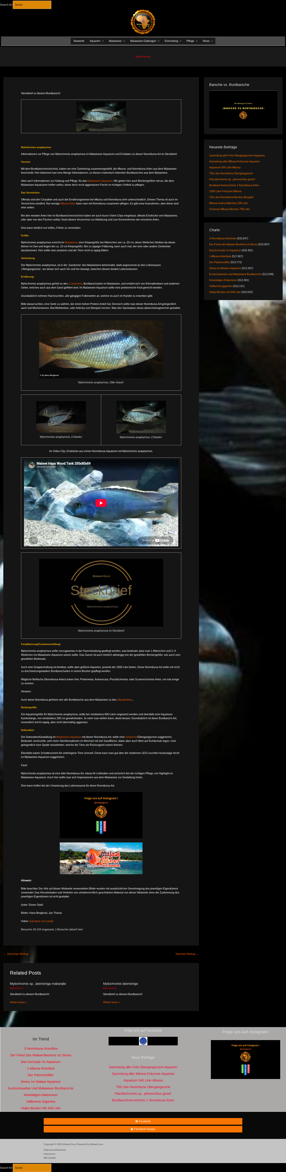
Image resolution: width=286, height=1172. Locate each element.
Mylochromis (143, 56)
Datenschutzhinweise (55, 1149)
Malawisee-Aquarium (99, 180)
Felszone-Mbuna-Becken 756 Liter (229, 209)
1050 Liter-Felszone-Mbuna (225, 191)
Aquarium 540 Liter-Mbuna (224, 167)
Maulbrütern (125, 699)
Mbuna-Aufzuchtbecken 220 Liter (228, 203)
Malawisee (71, 242)
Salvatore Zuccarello (41, 921)
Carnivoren (75, 283)
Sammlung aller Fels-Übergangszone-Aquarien (237, 155)
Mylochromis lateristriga (120, 983)
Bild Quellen (50, 1157)
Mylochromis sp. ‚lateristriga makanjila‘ (38, 983)
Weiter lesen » (18, 1002)
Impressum (49, 1153)
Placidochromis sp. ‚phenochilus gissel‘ (232, 179)
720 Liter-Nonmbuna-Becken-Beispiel (231, 197)
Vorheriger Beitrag (16, 954)
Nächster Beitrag (187, 954)
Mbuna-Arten (68, 203)
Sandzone (131, 737)
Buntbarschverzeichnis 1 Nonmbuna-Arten (234, 185)
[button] (102, 41)
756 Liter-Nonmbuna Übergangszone (231, 173)
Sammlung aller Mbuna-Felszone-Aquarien (234, 161)
